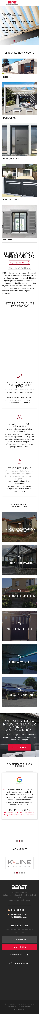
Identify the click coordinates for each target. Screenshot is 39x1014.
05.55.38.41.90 (19, 747)
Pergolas (9, 117)
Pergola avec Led (20, 662)
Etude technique (19, 468)
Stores (7, 77)
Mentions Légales (19, 1010)
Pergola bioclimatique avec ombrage (19, 529)
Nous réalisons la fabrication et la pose (19, 385)
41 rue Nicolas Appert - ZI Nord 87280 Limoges (20, 915)
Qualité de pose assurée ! (19, 425)
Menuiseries (11, 158)
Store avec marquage (19, 695)
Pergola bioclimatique (19, 563)
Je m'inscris (19, 947)
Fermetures (11, 199)
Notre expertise (19, 268)
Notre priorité (19, 262)
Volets (7, 240)
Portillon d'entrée (19, 629)
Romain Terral (19, 810)
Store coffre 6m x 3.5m (19, 596)
